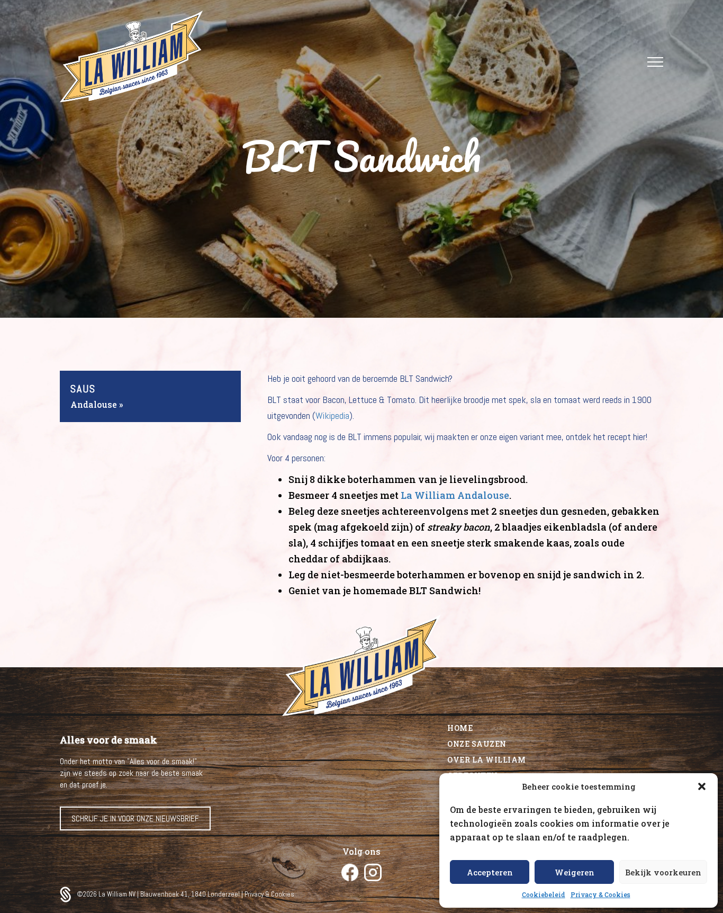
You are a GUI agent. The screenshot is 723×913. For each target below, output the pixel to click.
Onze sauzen (477, 744)
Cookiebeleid (543, 894)
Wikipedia (332, 415)
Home (460, 728)
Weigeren (574, 872)
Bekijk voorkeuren (663, 872)
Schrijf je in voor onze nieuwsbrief (135, 818)
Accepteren (490, 872)
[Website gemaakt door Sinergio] (68, 894)
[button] (702, 786)
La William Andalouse (455, 495)
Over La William (486, 760)
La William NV (117, 894)
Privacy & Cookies (600, 894)
